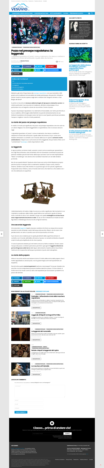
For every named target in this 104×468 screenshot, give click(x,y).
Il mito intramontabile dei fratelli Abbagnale (80, 132)
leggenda (23, 228)
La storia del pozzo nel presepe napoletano (23, 83)
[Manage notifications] (101, 465)
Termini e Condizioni (16, 1)
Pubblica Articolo (38, 1)
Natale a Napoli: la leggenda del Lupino (45, 350)
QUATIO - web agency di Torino (17, 448)
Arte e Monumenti (55, 13)
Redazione (31, 1)
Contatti (45, 1)
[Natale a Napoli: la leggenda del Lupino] (20, 351)
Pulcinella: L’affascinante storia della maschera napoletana (48, 297)
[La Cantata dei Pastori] (1, 234)
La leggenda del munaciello (41, 331)
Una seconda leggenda (18, 87)
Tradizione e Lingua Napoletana (22, 13)
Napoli (45, 346)
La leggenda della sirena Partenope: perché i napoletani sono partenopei (80, 67)
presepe (24, 142)
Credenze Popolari (42, 291)
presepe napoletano (40, 93)
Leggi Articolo (36, 307)
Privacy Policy (24, 1)
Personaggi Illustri (76, 13)
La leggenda (16, 85)
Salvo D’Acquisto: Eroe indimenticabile (79, 101)
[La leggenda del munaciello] (20, 335)
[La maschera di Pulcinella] (20, 370)
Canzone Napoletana (41, 13)
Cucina (65, 13)
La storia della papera (18, 89)
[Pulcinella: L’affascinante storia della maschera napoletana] (20, 300)
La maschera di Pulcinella (40, 366)
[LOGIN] (89, 13)
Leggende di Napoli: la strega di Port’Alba (45, 315)
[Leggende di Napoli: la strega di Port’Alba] (20, 318)
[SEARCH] (92, 13)
